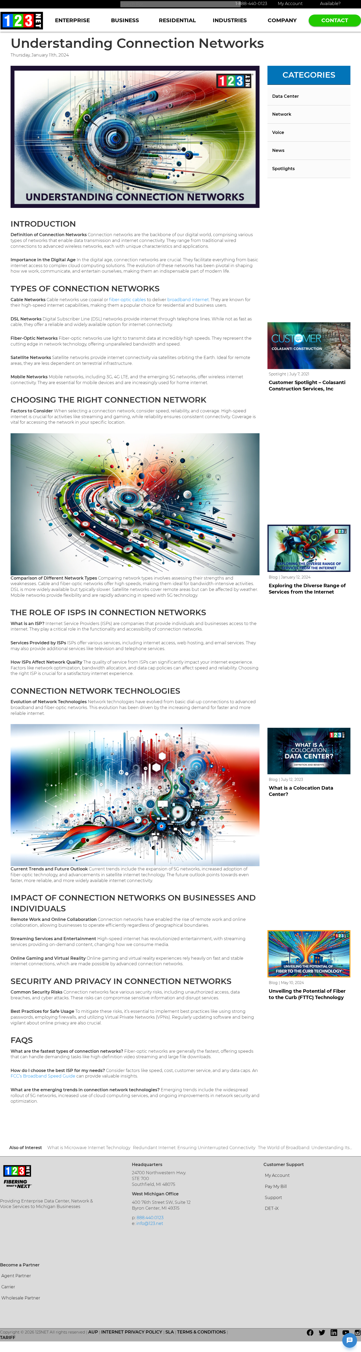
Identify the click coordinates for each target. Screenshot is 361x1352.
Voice (278, 132)
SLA (169, 1332)
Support (273, 1197)
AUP (93, 1332)
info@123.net (149, 1223)
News (278, 150)
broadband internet (188, 299)
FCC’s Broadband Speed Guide (43, 1076)
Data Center (285, 96)
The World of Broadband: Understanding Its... (305, 1147)
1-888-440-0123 (251, 3)
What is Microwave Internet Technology (88, 1147)
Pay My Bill (276, 1186)
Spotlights (283, 168)
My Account (290, 3)
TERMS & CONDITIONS (201, 1332)
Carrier (8, 1286)
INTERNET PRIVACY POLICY (131, 1332)
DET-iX (272, 1208)
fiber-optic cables (127, 299)
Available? (330, 3)
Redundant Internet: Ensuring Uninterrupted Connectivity (194, 1147)
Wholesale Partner (20, 1297)
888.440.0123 (150, 1217)
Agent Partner (16, 1275)
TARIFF (7, 1337)
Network (281, 114)
